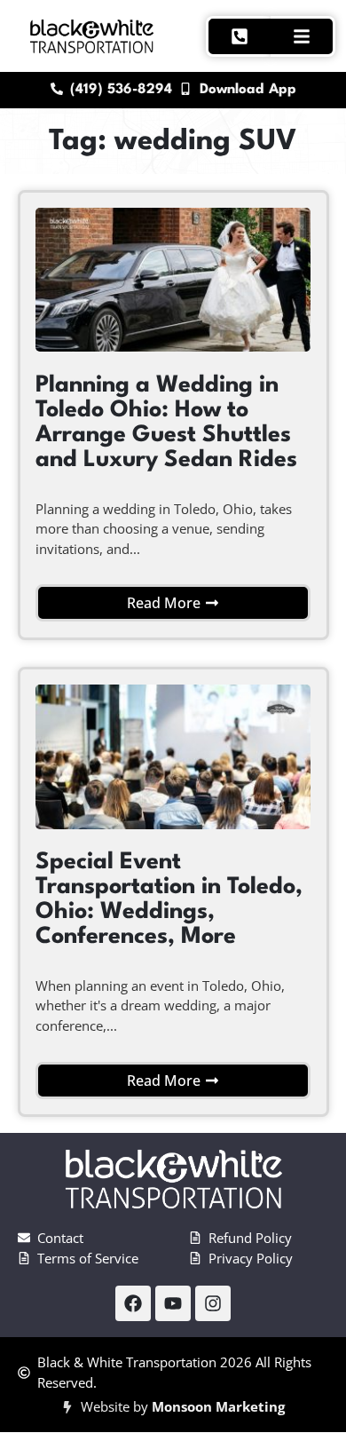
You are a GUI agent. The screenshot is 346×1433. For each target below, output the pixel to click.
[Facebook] (133, 1303)
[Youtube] (173, 1303)
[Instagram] (213, 1303)
